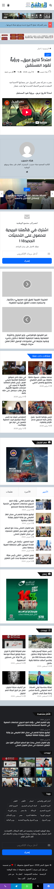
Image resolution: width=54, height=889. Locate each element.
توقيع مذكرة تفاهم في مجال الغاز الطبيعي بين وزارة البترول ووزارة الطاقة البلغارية (19, 517)
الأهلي (23, 801)
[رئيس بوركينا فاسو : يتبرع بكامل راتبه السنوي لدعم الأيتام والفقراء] (40, 407)
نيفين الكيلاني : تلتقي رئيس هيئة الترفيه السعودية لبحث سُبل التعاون (19, 557)
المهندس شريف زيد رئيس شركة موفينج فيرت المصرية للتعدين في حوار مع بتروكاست (14, 421)
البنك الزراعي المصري (29, 806)
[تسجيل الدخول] (8, 6)
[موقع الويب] (27, 172)
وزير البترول (46, 820)
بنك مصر (24, 810)
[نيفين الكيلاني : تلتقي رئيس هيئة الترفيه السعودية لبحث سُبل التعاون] (43, 559)
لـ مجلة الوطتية (12, 869)
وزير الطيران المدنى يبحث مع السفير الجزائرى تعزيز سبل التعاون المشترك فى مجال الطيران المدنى (19, 531)
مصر (20, 815)
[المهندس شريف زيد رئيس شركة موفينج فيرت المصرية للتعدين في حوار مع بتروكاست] (14, 407)
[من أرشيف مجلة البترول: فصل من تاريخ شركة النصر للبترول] (13, 677)
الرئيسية (46, 48)
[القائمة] (3, 6)
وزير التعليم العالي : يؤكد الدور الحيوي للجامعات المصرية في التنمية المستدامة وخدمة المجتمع (18, 504)
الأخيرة (27, 491)
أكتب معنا (21, 878)
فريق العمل (31, 878)
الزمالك (33, 810)
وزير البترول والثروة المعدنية (28, 820)
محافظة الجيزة (31, 815)
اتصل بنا (19, 874)
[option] (27, 194)
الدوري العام (13, 806)
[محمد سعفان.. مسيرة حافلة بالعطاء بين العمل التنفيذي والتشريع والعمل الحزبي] (40, 368)
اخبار (39, 48)
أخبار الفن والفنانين (43, 801)
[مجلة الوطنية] (36, 5)
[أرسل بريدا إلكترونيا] (38, 72)
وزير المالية (10, 820)
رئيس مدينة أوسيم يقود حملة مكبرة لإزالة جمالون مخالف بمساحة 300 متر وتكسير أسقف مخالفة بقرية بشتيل (40, 657)
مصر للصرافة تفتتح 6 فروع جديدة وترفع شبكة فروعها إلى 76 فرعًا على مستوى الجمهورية (14, 655)
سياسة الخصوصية (31, 874)
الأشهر (45, 491)
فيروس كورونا (45, 815)
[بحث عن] (50, 6)
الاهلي (15, 801)
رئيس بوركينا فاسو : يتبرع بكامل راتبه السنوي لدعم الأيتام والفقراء (41, 419)
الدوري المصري (45, 810)
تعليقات (9, 491)
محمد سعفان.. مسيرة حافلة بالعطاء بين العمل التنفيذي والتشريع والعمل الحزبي (40, 379)
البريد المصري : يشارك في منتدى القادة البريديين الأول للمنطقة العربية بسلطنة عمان (18, 544)
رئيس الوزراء (12, 810)
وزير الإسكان (10, 815)
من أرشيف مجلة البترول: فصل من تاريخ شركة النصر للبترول (15, 690)
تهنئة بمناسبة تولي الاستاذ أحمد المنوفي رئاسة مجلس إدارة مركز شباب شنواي (40, 690)
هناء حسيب (43, 72)
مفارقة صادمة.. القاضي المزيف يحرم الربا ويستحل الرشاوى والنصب (27, 196)
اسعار (31, 801)
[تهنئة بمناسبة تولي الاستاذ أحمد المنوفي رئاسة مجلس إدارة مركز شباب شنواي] (40, 677)
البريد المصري (45, 806)
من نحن (11, 874)
